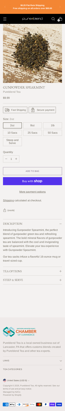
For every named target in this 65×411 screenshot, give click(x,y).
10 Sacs (12, 132)
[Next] (60, 7)
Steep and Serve (12, 141)
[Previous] (5, 7)
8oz (32, 125)
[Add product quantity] (16, 159)
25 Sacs (32, 132)
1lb (52, 125)
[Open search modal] (53, 18)
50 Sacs (53, 132)
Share (11, 210)
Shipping (8, 200)
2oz (12, 125)
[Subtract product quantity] (6, 159)
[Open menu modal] (4, 18)
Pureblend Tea (11, 91)
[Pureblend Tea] (32, 18)
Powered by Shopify (12, 395)
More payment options (32, 191)
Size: (8, 119)
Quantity (8, 152)
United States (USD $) (17, 380)
